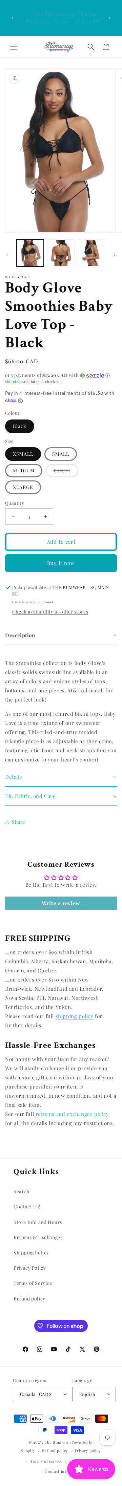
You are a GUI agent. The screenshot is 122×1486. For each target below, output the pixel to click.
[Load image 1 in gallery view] (30, 252)
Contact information (64, 1471)
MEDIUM (24, 470)
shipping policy (75, 1016)
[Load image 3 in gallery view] (91, 252)
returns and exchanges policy (72, 1114)
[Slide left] (7, 254)
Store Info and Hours (38, 1222)
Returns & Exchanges (38, 1237)
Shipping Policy (31, 1252)
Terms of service (46, 1461)
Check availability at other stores (50, 611)
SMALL (60, 454)
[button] (13, 46)
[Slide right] (114, 254)
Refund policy (29, 1298)
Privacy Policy (30, 1268)
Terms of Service (33, 1283)
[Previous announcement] (12, 17)
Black (19, 426)
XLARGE (23, 487)
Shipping (13, 381)
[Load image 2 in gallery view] (60, 252)
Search (21, 1191)
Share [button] (18, 822)
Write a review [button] (61, 903)
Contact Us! (27, 1206)
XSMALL (23, 454)
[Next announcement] (109, 17)
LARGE (66, 472)
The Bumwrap (58, 1442)
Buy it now (61, 563)
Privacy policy (88, 1450)
